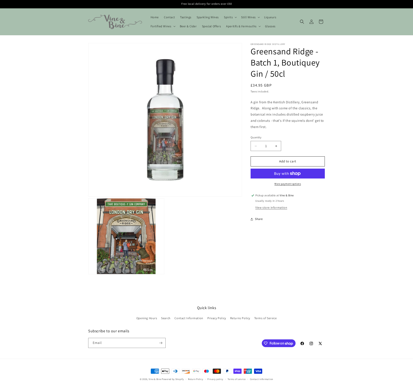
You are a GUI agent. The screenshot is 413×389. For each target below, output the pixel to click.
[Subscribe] (160, 343)
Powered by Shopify (173, 379)
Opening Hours (146, 318)
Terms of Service (265, 318)
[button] (230, 17)
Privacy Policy (216, 318)
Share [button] (259, 219)
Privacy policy (215, 379)
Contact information (261, 379)
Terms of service (237, 379)
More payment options (287, 183)
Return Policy (195, 379)
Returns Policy (240, 318)
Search (166, 318)
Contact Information (188, 318)
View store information (271, 207)
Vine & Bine (155, 379)
